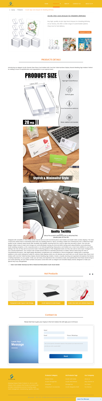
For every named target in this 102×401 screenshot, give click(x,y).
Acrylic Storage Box (51, 382)
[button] (89, 274)
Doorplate (48, 384)
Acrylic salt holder (70, 379)
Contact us (76, 4)
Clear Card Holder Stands (18, 265)
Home (46, 4)
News (66, 4)
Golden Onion (49, 379)
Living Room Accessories (52, 387)
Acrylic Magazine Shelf (72, 387)
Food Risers (40, 265)
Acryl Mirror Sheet (31, 265)
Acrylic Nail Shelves (71, 382)
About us (88, 4)
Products (56, 4)
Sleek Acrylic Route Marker (52, 265)
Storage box (69, 384)
